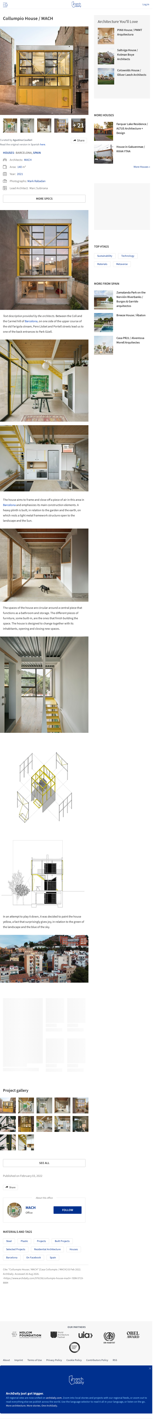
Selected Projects (15, 1249)
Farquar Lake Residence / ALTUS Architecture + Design (132, 128)
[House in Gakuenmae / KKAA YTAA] (103, 154)
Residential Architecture (47, 1249)
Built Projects (62, 1241)
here (42, 144)
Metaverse (122, 264)
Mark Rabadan (36, 181)
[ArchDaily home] (76, 4)
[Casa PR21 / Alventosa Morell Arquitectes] (103, 345)
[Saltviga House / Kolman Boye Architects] (106, 56)
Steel (9, 1241)
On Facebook (33, 1257)
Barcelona (31, 321)
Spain (37, 153)
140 (19, 167)
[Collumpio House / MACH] (8, 1105)
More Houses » (142, 166)
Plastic (24, 1241)
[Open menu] (4, 4)
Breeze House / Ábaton (131, 315)
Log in (146, 4)
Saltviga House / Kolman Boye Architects (127, 54)
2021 (20, 174)
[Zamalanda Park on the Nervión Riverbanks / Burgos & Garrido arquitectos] (103, 299)
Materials (102, 264)
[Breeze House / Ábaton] (103, 322)
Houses (8, 153)
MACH (28, 160)
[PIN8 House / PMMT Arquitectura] (106, 36)
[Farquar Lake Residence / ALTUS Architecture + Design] (103, 131)
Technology (127, 256)
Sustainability (104, 256)
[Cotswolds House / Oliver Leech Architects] (106, 76)
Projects (41, 1241)
